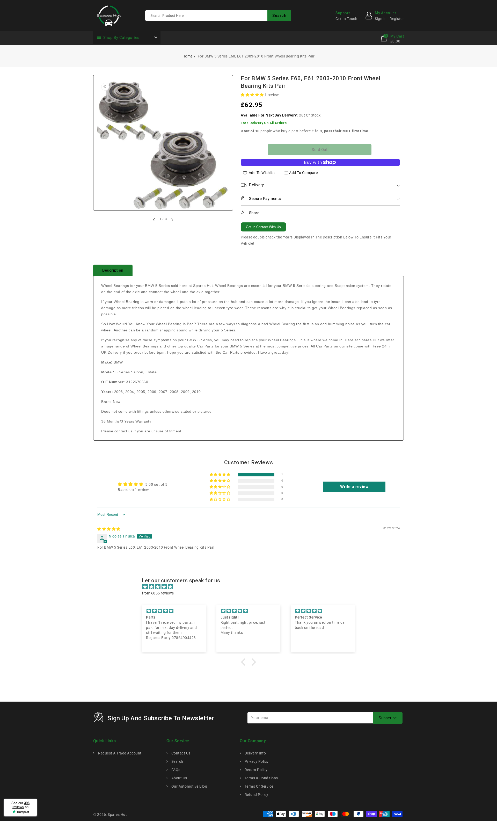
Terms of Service (258, 786)
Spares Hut (117, 814)
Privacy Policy (256, 761)
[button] (253, 95)
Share (253, 212)
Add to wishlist (262, 173)
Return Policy (255, 770)
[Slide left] (154, 219)
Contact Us (180, 753)
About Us (178, 778)
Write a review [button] (354, 486)
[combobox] (218, 15)
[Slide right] (172, 219)
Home (187, 56)
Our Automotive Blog (188, 786)
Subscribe (387, 718)
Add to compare (303, 173)
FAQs (175, 770)
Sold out (319, 149)
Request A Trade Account (119, 753)
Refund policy (256, 795)
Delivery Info (255, 753)
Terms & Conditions (261, 778)
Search (176, 761)
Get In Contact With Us (263, 227)
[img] (108, 529)
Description (112, 270)
